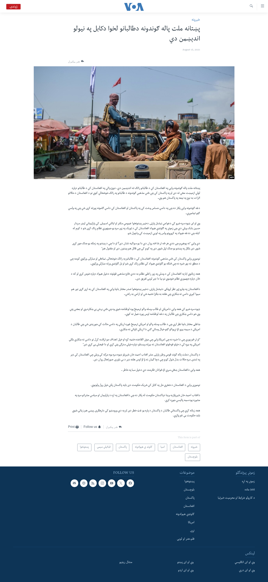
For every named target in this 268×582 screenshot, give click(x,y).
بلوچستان (189, 490)
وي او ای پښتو (185, 562)
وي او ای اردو (186, 570)
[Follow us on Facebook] (130, 483)
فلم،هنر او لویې (185, 539)
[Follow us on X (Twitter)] (121, 483)
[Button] (76, 61)
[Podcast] (84, 483)
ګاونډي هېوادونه (185, 514)
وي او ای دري (247, 570)
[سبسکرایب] (74, 483)
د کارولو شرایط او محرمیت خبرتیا (236, 498)
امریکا (191, 523)
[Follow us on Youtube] (111, 483)
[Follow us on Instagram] (102, 483)
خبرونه (195, 20)
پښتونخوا (189, 482)
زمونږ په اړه (248, 482)
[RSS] (93, 483)
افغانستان (188, 506)
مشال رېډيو (125, 562)
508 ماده (250, 490)
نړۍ (192, 531)
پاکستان (189, 498)
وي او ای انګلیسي (245, 562)
